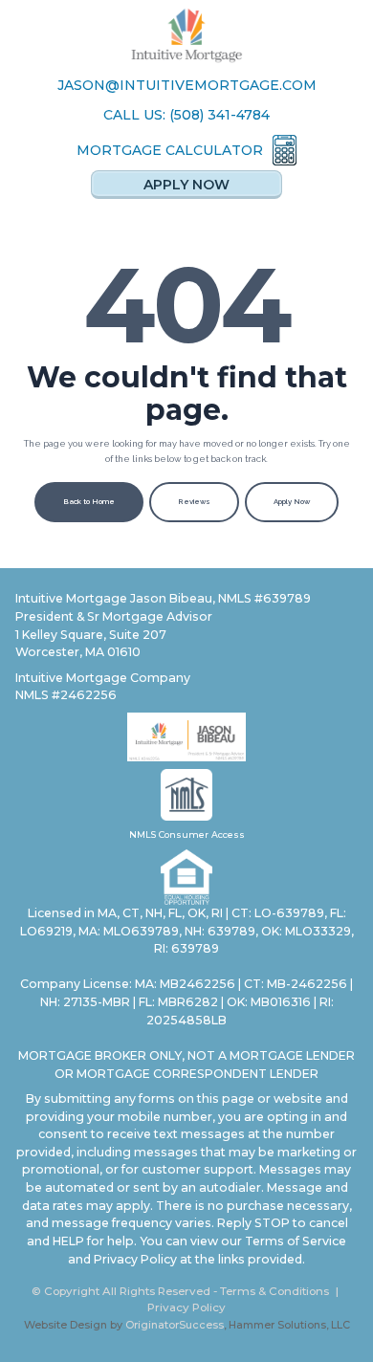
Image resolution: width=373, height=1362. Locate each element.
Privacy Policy (186, 1307)
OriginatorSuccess (174, 1324)
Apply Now (186, 184)
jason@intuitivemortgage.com (187, 85)
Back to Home (89, 501)
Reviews (194, 501)
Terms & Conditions (274, 1291)
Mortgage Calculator (170, 150)
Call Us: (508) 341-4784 (186, 114)
